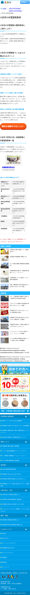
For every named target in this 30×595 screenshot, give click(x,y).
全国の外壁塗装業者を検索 (9, 469)
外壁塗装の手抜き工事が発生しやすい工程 (13, 504)
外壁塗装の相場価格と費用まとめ (10, 519)
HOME (4, 533)
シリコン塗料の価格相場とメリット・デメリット (14, 451)
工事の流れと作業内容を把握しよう (11, 494)
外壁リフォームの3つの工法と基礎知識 (12, 420)
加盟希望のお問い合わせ (8, 547)
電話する (26, 2)
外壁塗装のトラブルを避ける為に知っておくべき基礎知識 (15, 484)
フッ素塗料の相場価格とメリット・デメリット (14, 455)
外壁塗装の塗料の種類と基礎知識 (10, 446)
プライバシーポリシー (7, 552)
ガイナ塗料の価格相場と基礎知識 (10, 460)
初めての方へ (5, 538)
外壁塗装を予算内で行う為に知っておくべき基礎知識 (15, 425)
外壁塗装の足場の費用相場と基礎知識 (11, 499)
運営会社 (4, 562)
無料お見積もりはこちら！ (13, 126)
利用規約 (4, 557)
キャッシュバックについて (9, 543)
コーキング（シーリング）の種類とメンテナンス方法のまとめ (15, 510)
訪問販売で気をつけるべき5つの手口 (11, 474)
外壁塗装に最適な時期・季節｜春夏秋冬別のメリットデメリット (15, 431)
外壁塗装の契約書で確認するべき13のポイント (14, 478)
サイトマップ (5, 567)
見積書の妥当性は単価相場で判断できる (12, 524)
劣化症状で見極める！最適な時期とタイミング (14, 437)
